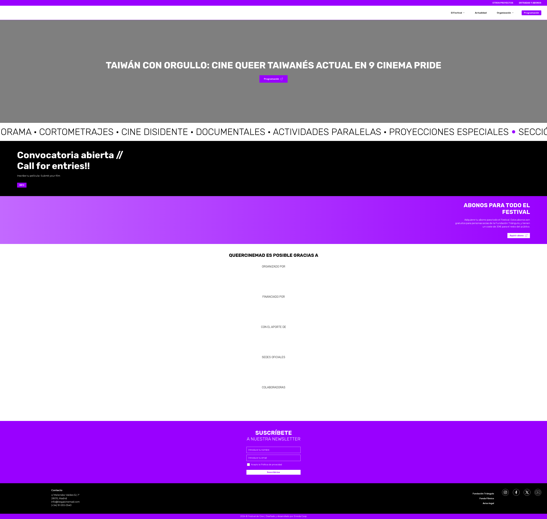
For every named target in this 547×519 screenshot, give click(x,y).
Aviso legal (488, 503)
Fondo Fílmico (486, 498)
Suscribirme (273, 472)
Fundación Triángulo (483, 493)
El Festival (456, 13)
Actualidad (481, 13)
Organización (504, 13)
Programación (531, 13)
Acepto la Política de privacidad (266, 464)
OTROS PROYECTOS (502, 3)
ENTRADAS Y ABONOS (530, 3)
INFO (21, 185)
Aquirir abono (517, 235)
